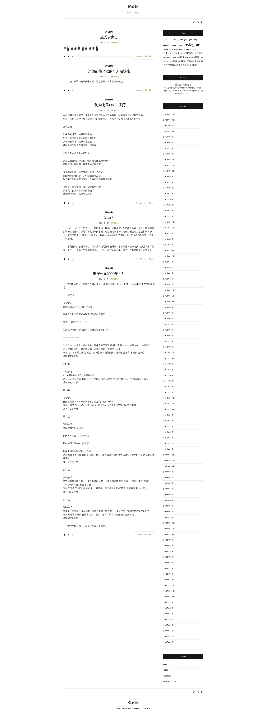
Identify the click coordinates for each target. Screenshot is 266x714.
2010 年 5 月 (168, 426)
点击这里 (100, 525)
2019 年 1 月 (168, 154)
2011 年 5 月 (168, 370)
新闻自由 (192, 57)
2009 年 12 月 (169, 455)
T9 (170, 53)
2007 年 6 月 (168, 619)
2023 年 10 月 (169, 120)
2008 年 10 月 (169, 534)
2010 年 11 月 (169, 404)
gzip (173, 45)
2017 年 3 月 (168, 205)
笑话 (198, 61)
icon (181, 45)
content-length (174, 40)
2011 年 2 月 (168, 387)
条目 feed (167, 670)
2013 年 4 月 (168, 318)
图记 (182, 57)
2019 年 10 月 (169, 131)
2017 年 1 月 (168, 216)
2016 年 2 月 (168, 245)
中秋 (194, 53)
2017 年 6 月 (168, 188)
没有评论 (115, 42)
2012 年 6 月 (168, 336)
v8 (178, 53)
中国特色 (189, 53)
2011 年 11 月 (169, 353)
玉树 (179, 61)
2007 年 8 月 (168, 608)
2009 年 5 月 (168, 494)
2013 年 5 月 (168, 313)
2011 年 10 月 (169, 358)
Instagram (192, 44)
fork (187, 40)
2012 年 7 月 (168, 330)
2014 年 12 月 (169, 256)
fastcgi (183, 40)
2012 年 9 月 (168, 324)
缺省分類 (109, 31)
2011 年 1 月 (168, 392)
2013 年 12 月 (169, 290)
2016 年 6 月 (168, 233)
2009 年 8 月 (168, 477)
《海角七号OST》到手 (108, 105)
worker (182, 53)
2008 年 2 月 (168, 574)
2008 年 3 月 (168, 568)
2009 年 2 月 (168, 511)
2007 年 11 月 (169, 591)
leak (173, 49)
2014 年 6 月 (168, 267)
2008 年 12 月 (169, 523)
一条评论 (115, 76)
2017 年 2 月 (168, 211)
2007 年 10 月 (169, 597)
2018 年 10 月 (169, 171)
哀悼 (178, 57)
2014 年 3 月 (168, 279)
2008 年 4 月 (168, 563)
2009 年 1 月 (168, 517)
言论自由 (176, 65)
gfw (190, 40)
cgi (164, 40)
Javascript (167, 49)
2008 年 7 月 (168, 546)
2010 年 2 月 (168, 443)
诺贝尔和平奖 (186, 65)
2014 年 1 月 (168, 284)
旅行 (198, 57)
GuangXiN (167, 45)
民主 (171, 61)
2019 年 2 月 (168, 148)
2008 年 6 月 (168, 551)
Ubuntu (174, 53)
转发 (194, 64)
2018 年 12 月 (169, 160)
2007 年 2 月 (168, 642)
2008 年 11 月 (169, 529)
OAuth (183, 49)
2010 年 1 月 (168, 449)
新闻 (186, 57)
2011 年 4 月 (168, 375)
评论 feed (167, 676)
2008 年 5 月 (168, 557)
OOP (187, 49)
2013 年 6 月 (168, 307)
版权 (175, 61)
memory (178, 49)
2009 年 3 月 (168, 506)
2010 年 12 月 (169, 398)
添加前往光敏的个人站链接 (109, 71)
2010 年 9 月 (168, 415)
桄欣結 (133, 6)
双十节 (174, 57)
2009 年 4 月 (168, 500)
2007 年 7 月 (168, 614)
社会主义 (192, 61)
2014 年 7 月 (168, 262)
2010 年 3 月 (168, 438)
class (167, 40)
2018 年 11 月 (169, 165)
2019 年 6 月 (168, 137)
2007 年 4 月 (168, 631)
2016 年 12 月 (169, 222)
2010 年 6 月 (168, 421)
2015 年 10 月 (169, 250)
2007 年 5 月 (168, 625)
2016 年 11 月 (169, 228)
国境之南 (67, 126)
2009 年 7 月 (168, 483)
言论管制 (169, 65)
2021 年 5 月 (168, 125)
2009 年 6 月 (168, 489)
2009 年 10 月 (169, 466)
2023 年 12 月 (169, 114)
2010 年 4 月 (168, 432)
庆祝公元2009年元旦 (109, 273)
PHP (165, 52)
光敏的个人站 (87, 81)
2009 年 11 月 (169, 460)
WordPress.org (169, 681)
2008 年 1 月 (168, 580)
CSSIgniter (145, 708)
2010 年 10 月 (169, 409)
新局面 (109, 217)
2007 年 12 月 (169, 585)
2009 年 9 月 (168, 472)
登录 (165, 664)
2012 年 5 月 (168, 341)
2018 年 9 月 (168, 177)
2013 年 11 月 (169, 296)
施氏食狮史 (109, 37)
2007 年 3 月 (168, 636)
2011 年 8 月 (168, 364)
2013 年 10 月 (169, 301)
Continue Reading (144, 56)
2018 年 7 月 (168, 182)
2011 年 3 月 (168, 381)
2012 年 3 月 (168, 347)
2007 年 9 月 (168, 602)
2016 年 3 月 (168, 239)
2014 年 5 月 (168, 273)
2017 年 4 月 (168, 199)
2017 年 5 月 (168, 194)
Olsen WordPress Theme (127, 708)
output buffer (194, 49)
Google (196, 40)
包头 (169, 57)
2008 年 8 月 (168, 540)
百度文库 (185, 61)
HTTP (177, 45)
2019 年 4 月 (168, 142)
